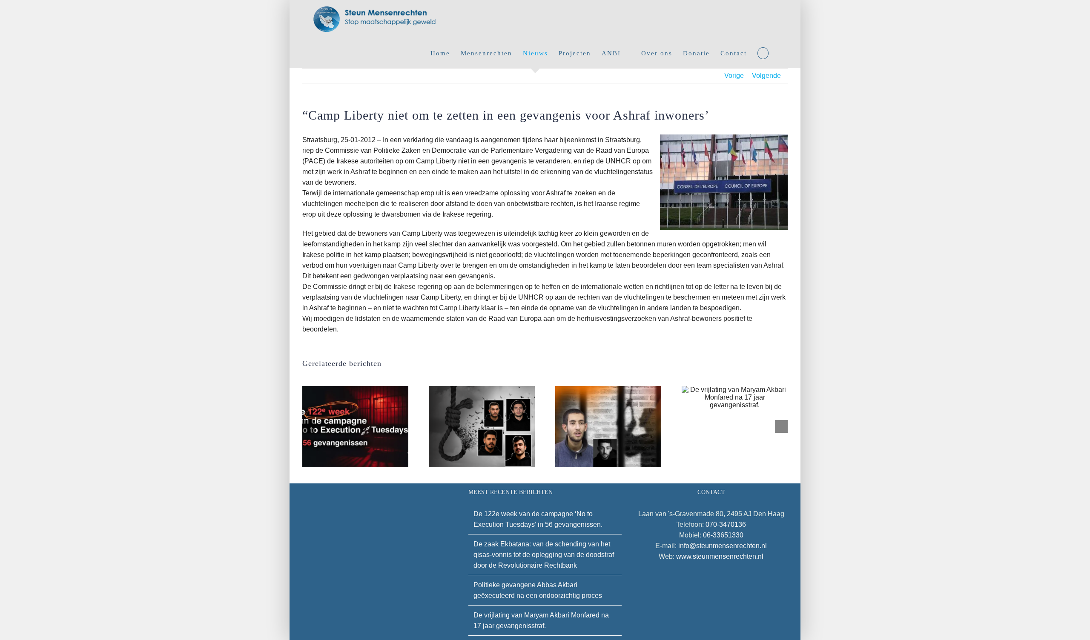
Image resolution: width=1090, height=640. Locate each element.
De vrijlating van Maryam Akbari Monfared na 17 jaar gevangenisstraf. (541, 620)
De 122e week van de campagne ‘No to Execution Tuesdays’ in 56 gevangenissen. (537, 519)
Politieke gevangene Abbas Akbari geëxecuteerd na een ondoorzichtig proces (537, 590)
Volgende (766, 75)
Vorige (734, 75)
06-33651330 (723, 535)
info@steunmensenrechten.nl (722, 545)
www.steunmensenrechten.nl (719, 556)
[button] (763, 53)
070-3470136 (726, 524)
